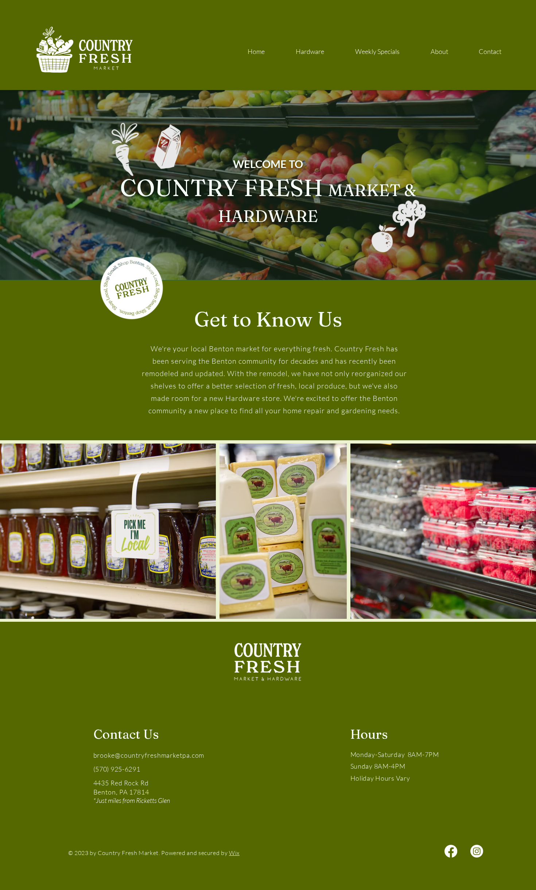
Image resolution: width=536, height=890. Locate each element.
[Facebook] (450, 851)
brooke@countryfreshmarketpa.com (149, 755)
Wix (234, 852)
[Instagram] (476, 851)
